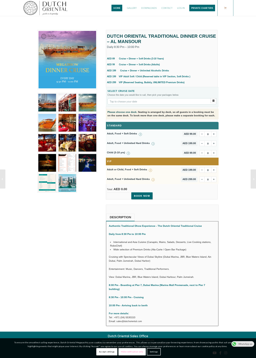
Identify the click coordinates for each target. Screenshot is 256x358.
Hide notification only (132, 352)
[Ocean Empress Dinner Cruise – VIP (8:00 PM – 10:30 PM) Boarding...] (253, 179)
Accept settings (107, 352)
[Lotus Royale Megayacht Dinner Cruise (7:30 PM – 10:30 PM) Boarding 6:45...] (2, 179)
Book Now (142, 195)
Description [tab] (120, 217)
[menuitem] (117, 8)
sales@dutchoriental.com (129, 321)
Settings (154, 352)
